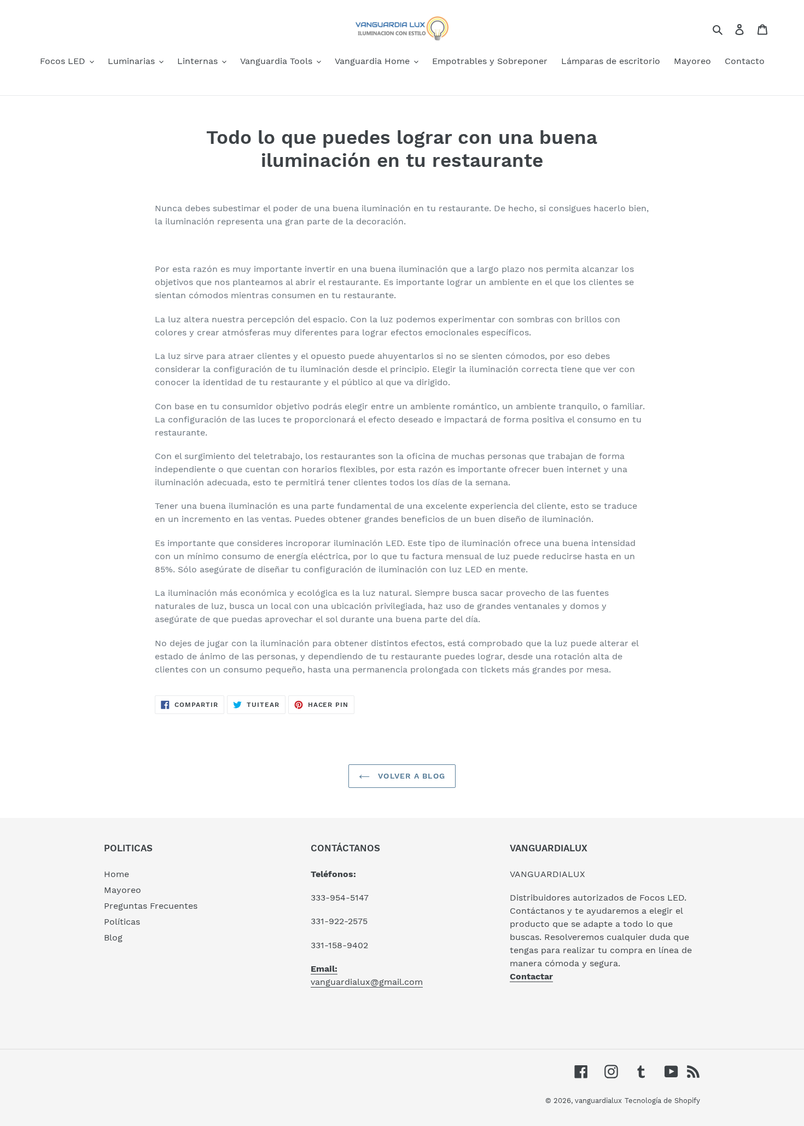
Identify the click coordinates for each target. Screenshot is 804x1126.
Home (116, 874)
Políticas (122, 921)
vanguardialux (598, 1100)
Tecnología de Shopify (662, 1100)
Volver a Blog (410, 775)
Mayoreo (122, 890)
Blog (113, 937)
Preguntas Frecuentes (150, 906)
